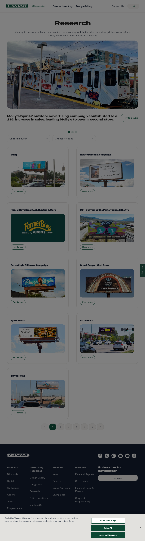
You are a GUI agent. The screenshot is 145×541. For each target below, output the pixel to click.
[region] (72, 527)
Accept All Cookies (108, 535)
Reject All (108, 528)
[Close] (140, 527)
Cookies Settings (108, 520)
